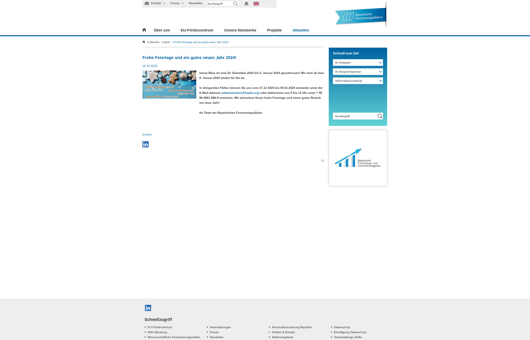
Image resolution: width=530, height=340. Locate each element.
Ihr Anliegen (343, 62)
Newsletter (217, 337)
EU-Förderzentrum (197, 30)
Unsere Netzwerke (240, 30)
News (167, 42)
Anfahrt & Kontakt (283, 332)
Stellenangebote (282, 337)
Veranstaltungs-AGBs (348, 337)
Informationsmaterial (348, 80)
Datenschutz (342, 327)
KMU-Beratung (157, 332)
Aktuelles (301, 30)
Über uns (162, 30)
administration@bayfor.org (240, 92)
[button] (145, 144)
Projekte (274, 30)
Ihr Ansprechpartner (348, 71)
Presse (214, 332)
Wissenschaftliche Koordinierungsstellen (174, 337)
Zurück (147, 134)
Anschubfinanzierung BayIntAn (292, 327)
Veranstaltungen (220, 327)
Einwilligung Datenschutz (350, 332)
